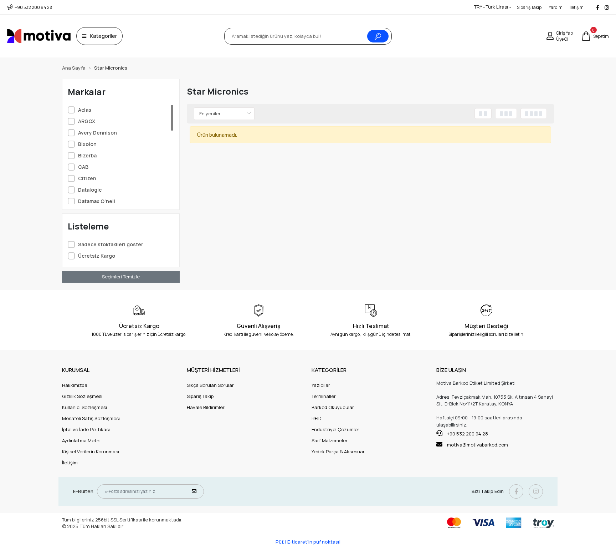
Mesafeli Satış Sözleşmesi (91, 418)
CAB (83, 166)
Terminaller (324, 396)
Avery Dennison (97, 132)
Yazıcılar (321, 385)
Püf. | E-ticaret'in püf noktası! (308, 542)
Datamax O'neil (96, 201)
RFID (316, 418)
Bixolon (87, 144)
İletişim (577, 7)
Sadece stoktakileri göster (110, 244)
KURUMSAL (75, 370)
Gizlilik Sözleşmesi (82, 396)
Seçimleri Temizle (121, 276)
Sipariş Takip (529, 7)
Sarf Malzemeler (330, 440)
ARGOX (86, 121)
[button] (595, 36)
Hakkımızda (74, 385)
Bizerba (87, 155)
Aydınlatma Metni (81, 440)
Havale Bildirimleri (206, 407)
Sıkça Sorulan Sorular (210, 385)
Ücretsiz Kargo (96, 255)
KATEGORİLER (329, 370)
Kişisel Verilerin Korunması (90, 451)
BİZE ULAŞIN (451, 370)
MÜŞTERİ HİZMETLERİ (213, 370)
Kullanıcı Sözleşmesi (84, 407)
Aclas (84, 109)
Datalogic (90, 189)
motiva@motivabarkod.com (477, 444)
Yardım (556, 7)
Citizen (87, 178)
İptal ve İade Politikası (86, 429)
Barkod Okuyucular (333, 407)
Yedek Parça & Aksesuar (338, 451)
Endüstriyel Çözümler (335, 429)
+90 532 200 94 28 (467, 433)
